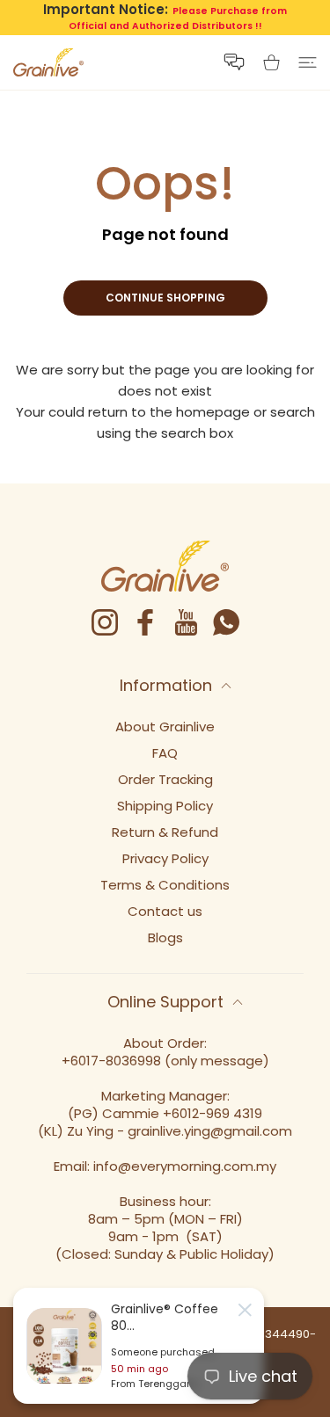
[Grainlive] (48, 62)
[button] (234, 62)
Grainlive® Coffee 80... (164, 1317)
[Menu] (308, 62)
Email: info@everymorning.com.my (165, 1166)
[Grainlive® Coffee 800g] (64, 1346)
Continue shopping (165, 297)
